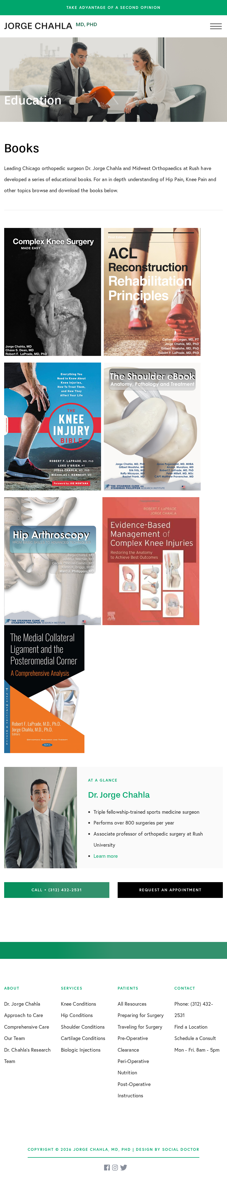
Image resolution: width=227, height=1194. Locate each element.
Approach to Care (23, 1015)
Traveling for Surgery (140, 1026)
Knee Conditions (78, 1003)
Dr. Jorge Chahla (22, 1003)
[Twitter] (123, 1167)
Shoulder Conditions (83, 1026)
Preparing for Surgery (141, 1015)
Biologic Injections (80, 1049)
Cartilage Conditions (83, 1038)
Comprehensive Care (26, 1026)
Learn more (106, 856)
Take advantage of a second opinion (113, 7)
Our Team (14, 1038)
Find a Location (191, 1026)
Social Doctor (180, 1149)
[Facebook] (107, 1167)
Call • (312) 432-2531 (57, 889)
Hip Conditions (77, 1015)
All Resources (132, 1003)
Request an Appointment (170, 889)
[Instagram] (115, 1167)
